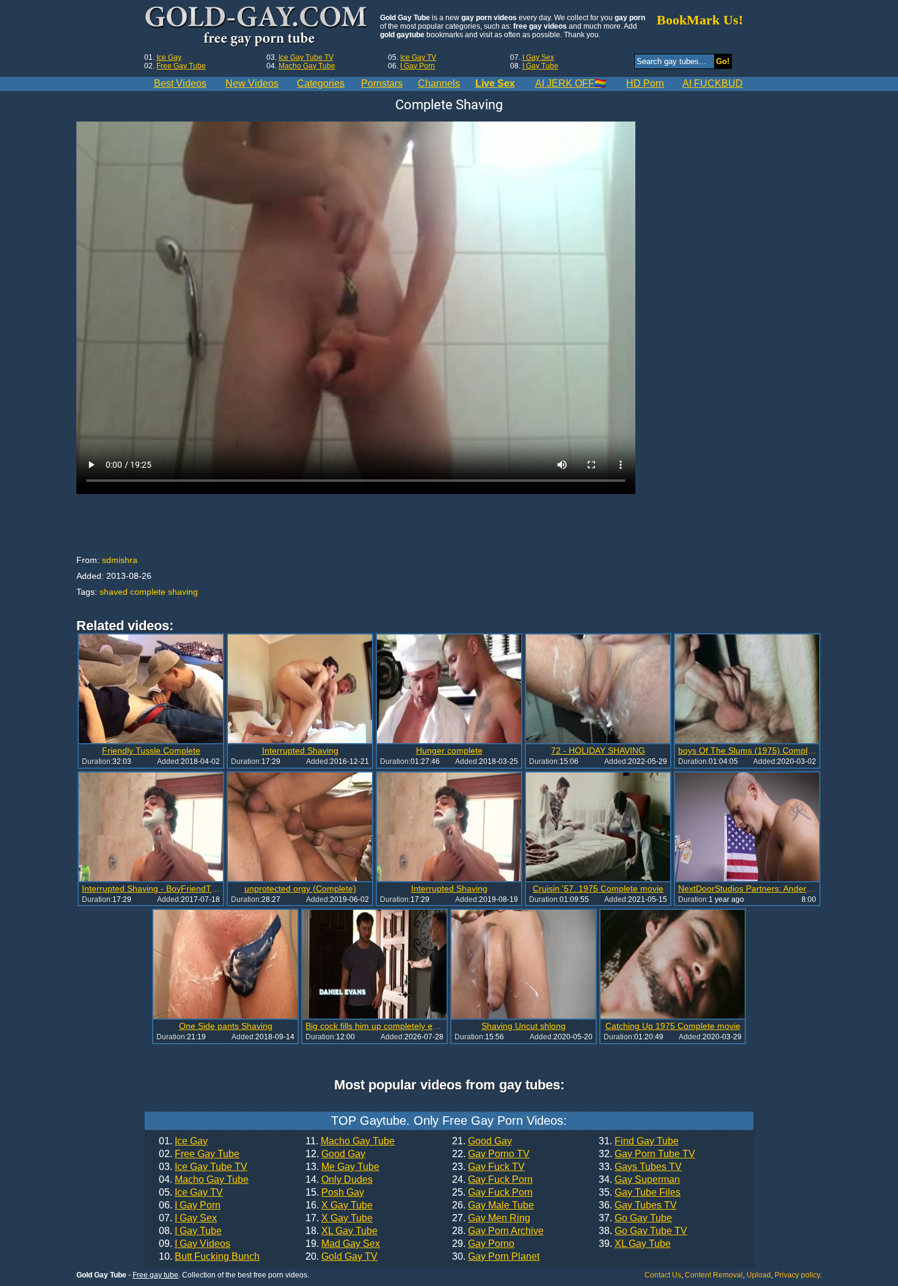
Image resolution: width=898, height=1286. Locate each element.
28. (498, 1231)
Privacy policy (797, 1275)
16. (339, 1205)
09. (194, 1244)
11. (350, 1141)
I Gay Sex (538, 57)
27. (491, 1218)
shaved (114, 592)
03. (203, 1167)
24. (492, 1180)
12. (335, 1154)
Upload (759, 1275)
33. (640, 1167)
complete (148, 592)
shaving (183, 592)
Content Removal (714, 1275)
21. (482, 1141)
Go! (722, 61)
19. (342, 1244)
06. (190, 1205)
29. (483, 1244)
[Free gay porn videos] (257, 26)
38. (643, 1231)
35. (640, 1192)
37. (635, 1218)
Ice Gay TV (418, 57)
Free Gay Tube (181, 66)
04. (204, 1180)
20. (341, 1257)
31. (639, 1141)
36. (638, 1205)
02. (199, 1154)
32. (647, 1154)
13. (342, 1167)
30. (495, 1257)
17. (339, 1218)
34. (639, 1180)
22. (491, 1154)
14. (339, 1180)
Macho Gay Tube (307, 66)
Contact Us (662, 1275)
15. (334, 1192)
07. (188, 1218)
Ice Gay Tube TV (306, 57)
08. (190, 1231)
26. (493, 1205)
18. (341, 1231)
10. (209, 1257)
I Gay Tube (540, 66)
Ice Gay (168, 57)
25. (492, 1192)
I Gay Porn (417, 66)
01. (183, 1141)
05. (191, 1192)
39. (635, 1244)
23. (488, 1167)
